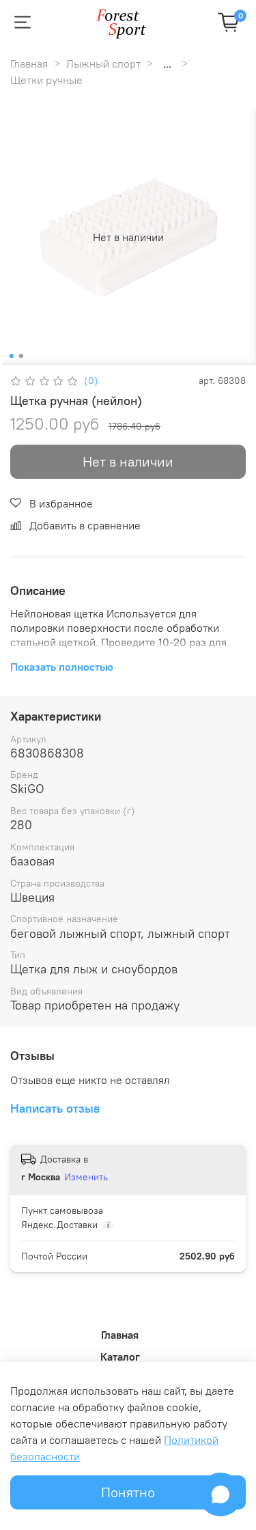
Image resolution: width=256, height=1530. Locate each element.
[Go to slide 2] (20, 356)
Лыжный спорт (103, 63)
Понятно (128, 1492)
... (167, 63)
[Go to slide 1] (11, 356)
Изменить (86, 1177)
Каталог (120, 1356)
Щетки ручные (46, 80)
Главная (29, 63)
